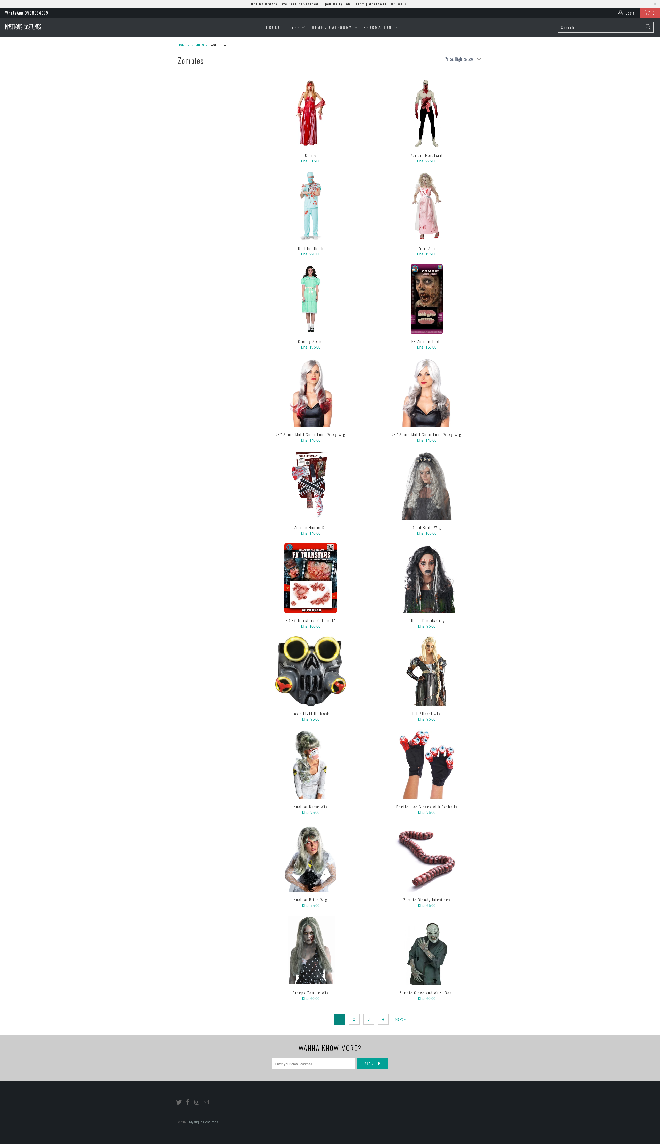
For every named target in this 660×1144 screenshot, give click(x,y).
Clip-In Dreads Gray (426, 578)
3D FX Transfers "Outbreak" (310, 578)
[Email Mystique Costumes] (206, 1102)
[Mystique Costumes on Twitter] (179, 1102)
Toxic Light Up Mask (310, 671)
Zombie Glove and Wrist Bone (426, 950)
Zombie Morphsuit (426, 113)
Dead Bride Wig (426, 485)
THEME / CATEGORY (330, 27)
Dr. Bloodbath (310, 206)
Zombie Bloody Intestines (426, 857)
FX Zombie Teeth (426, 299)
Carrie (310, 113)
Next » (400, 1019)
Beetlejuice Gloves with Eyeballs (426, 764)
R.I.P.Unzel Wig (426, 671)
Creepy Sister (310, 299)
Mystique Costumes (23, 27)
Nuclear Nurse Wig (310, 764)
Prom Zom (426, 206)
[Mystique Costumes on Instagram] (197, 1102)
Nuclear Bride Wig (310, 857)
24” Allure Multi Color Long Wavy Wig (310, 392)
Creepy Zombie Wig (310, 950)
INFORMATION (377, 27)
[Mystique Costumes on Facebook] (188, 1102)
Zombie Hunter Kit (310, 485)
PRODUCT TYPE (283, 27)
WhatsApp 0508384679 (26, 13)
